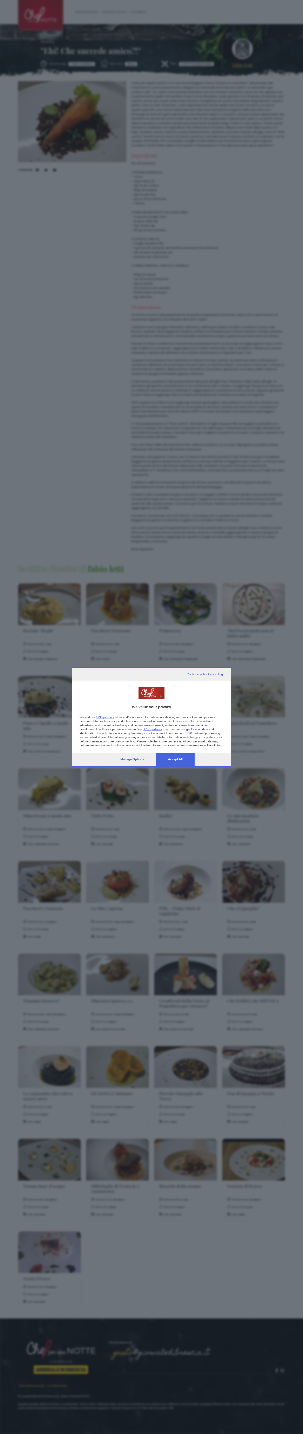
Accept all (175, 759)
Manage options (132, 759)
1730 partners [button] (105, 717)
